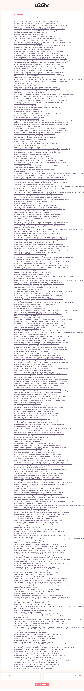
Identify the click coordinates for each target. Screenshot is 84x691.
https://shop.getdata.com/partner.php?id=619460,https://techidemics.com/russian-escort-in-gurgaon (41, 396)
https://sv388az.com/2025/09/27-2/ (45, 668)
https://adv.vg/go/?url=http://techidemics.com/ (26, 323)
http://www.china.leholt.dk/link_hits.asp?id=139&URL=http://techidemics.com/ (35, 59)
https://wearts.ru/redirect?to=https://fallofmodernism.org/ (29, 649)
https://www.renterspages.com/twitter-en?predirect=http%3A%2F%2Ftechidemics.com (38, 194)
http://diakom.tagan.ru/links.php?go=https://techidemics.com (30, 509)
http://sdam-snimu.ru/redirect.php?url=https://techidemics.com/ (50, 91)
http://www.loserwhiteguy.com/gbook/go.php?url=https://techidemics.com (34, 134)
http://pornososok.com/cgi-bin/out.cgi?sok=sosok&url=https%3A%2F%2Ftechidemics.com (39, 21)
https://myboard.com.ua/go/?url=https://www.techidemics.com (31, 136)
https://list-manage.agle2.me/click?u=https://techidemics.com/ (31, 334)
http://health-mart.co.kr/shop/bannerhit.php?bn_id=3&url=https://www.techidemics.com (38, 554)
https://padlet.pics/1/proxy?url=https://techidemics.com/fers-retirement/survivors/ (47, 512)
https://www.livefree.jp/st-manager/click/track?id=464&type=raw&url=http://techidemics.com (39, 400)
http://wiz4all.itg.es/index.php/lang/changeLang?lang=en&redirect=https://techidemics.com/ (39, 284)
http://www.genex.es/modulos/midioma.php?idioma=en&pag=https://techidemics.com (37, 263)
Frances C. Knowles (20, 17)
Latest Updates (18, 14)
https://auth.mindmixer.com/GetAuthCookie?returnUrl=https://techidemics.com (35, 394)
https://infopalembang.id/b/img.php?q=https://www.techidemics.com (45, 557)
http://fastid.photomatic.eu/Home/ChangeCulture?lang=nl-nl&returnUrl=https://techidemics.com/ (40, 374)
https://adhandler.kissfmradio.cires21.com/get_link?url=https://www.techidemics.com (37, 432)
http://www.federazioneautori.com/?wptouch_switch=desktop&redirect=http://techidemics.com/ (41, 546)
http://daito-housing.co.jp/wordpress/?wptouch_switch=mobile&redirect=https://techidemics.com (41, 122)
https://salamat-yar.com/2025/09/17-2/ (26, 662)
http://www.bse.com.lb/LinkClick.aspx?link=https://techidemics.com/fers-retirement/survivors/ (39, 584)
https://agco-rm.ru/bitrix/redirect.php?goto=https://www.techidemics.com (34, 409)
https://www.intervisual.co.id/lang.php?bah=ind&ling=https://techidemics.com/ (35, 548)
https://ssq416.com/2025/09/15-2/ (44, 666)
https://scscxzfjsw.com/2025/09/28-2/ (47, 662)
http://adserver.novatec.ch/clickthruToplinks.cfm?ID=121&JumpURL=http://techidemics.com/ (39, 424)
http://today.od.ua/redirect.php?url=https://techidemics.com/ (30, 175)
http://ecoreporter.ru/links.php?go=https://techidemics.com (42, 218)
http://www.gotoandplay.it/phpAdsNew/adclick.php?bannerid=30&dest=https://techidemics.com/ (41, 368)
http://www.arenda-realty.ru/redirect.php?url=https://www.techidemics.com (35, 490)
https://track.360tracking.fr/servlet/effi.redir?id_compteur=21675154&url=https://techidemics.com (41, 569)
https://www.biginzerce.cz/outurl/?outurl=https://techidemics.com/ (32, 561)
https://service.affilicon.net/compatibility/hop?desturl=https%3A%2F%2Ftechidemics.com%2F (40, 96)
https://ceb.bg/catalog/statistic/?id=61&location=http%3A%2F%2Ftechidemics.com (37, 398)
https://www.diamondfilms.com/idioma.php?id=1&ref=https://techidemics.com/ (35, 372)
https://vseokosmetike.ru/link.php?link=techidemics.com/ (48, 244)
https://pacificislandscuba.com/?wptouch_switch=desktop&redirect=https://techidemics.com (39, 531)
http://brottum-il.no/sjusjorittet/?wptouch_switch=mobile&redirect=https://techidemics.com (39, 224)
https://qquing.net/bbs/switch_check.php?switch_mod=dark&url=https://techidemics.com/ (38, 321)
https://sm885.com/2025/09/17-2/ (49, 664)
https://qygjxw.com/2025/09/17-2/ (42, 661)
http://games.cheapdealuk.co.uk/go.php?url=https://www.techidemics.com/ (41, 81)
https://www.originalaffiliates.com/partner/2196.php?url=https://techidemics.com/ (36, 430)
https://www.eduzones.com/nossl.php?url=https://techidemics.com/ (39, 422)
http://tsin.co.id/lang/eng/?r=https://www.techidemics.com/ (30, 74)
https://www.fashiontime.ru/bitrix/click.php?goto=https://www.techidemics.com (42, 552)
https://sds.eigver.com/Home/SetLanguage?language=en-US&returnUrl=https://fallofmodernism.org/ (41, 659)
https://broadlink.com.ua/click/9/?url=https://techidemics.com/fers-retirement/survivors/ (37, 23)
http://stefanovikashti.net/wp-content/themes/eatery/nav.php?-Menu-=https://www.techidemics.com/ (42, 559)
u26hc (42, 5)
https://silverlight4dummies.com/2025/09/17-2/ (27, 664)
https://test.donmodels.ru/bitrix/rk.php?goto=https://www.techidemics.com (34, 377)
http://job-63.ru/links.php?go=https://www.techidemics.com (45, 152)
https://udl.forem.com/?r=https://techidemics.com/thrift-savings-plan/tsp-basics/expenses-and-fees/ (41, 25)
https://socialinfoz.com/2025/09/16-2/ (24, 666)
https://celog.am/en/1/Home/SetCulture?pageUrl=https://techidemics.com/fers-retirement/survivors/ (41, 586)
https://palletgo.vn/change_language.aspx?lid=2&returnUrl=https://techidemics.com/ (37, 197)
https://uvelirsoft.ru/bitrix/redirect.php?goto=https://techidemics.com (32, 370)
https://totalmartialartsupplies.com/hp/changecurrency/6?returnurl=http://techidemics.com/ (39, 226)
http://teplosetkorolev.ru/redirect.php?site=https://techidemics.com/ (32, 154)
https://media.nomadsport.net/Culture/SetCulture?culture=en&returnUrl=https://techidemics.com (40, 492)
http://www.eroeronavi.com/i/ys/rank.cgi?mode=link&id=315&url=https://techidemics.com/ (38, 282)
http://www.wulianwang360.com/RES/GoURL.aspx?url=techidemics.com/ (34, 286)
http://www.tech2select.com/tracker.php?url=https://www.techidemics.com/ (41, 392)
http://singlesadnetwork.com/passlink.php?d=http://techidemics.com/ (33, 272)
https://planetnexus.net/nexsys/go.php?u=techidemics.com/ (30, 139)
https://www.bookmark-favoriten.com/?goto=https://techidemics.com (33, 295)
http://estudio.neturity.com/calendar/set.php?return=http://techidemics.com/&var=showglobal (39, 209)
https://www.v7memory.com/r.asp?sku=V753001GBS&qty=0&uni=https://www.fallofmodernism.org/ (42, 644)
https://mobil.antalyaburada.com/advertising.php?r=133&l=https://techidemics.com (37, 211)
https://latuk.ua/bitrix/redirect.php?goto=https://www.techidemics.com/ (33, 351)
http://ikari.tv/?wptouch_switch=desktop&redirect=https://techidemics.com (34, 484)
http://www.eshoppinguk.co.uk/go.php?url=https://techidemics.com (32, 364)
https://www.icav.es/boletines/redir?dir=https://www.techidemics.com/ (33, 366)
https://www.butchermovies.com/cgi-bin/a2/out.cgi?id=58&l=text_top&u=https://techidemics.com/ (41, 379)
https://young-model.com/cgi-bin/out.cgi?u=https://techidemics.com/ (48, 68)
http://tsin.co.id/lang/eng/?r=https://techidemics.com (34, 437)
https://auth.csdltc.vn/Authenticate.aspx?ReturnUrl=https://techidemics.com (35, 137)
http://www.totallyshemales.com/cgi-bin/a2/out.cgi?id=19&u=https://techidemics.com (37, 496)
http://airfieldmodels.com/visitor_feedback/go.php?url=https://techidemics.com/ (35, 580)
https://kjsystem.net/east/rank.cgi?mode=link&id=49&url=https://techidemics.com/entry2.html (42, 267)
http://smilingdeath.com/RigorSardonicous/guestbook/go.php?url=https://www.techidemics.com (40, 196)
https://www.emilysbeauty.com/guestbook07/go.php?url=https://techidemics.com (36, 344)
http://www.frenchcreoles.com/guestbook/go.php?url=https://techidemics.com (35, 507)
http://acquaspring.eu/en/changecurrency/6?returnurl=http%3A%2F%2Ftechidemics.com (38, 299)
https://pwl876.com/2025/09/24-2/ (23, 661)
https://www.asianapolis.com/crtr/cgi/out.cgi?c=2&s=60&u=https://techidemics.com (44, 349)
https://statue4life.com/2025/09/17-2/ (24, 668)
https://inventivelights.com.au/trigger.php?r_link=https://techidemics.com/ (34, 376)
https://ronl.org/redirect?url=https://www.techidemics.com (30, 145)
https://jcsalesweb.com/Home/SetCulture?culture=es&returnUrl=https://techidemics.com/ (38, 51)
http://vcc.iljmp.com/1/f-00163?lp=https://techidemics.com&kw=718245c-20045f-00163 (38, 293)
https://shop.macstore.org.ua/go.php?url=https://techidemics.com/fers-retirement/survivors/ (39, 434)
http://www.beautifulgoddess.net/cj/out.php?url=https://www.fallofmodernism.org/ (37, 642)
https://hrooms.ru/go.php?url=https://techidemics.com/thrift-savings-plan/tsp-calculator (38, 494)
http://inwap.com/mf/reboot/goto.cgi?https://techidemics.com (51, 250)
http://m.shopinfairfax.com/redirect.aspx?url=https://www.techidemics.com (34, 27)
